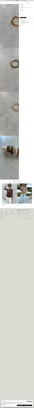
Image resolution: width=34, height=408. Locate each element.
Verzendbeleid (6, 211)
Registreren (11, 211)
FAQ (5, 215)
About (1, 217)
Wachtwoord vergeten (12, 213)
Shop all (1, 211)
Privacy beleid (6, 214)
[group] (17, 194)
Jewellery (1, 214)
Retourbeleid (6, 212)
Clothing (1, 212)
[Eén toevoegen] (23, 15)
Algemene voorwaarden (7, 213)
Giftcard (1, 216)
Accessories (2, 215)
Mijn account (11, 212)
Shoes (1, 213)
